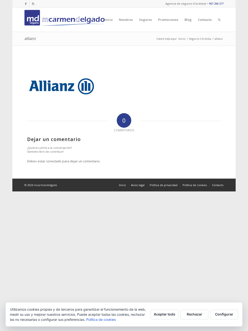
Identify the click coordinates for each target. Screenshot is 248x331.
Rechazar (194, 314)
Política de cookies (101, 319)
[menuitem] (108, 20)
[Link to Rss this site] (33, 3)
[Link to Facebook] (25, 3)
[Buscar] (219, 20)
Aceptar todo (164, 314)
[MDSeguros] (65, 20)
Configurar (224, 314)
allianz (30, 38)
